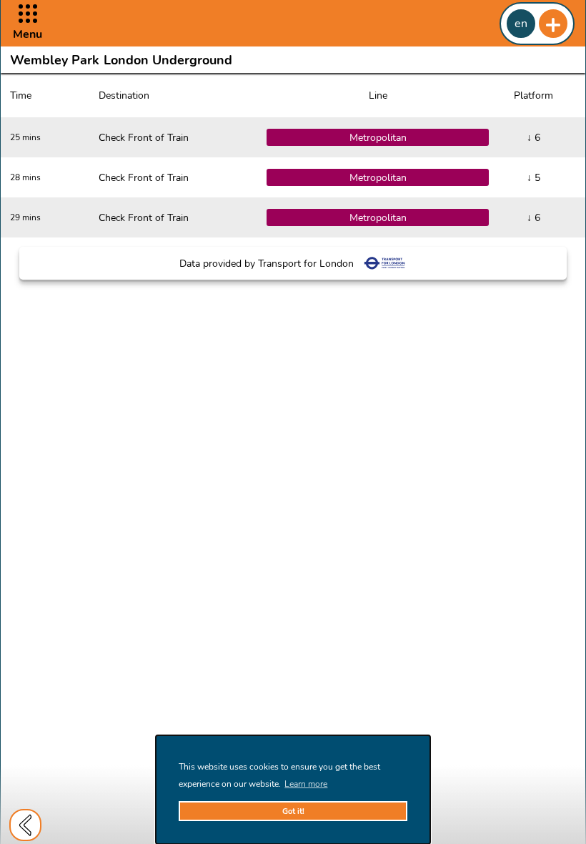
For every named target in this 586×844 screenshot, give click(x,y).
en (521, 23)
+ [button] (553, 23)
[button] (27, 23)
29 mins (25, 217)
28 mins (25, 177)
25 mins (25, 137)
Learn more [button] (305, 784)
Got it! (293, 811)
